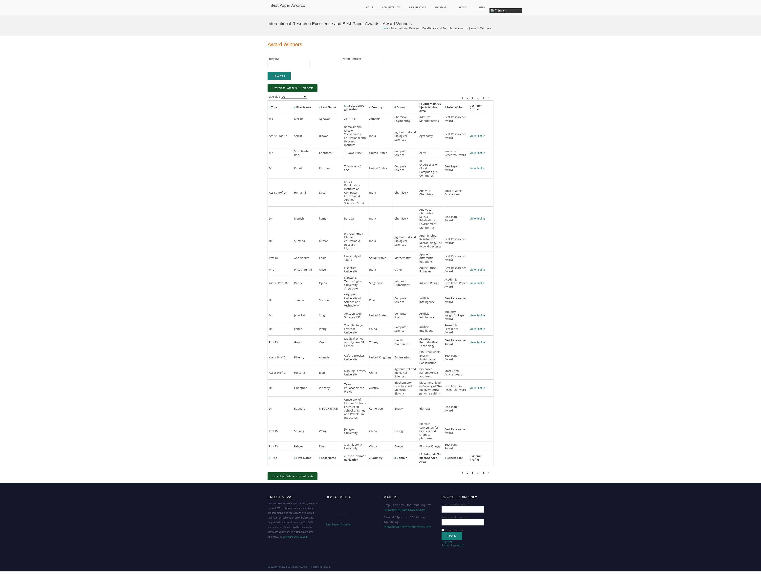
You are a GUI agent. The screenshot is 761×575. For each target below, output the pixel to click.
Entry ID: (273, 59)
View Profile (477, 136)
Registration (417, 7)
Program (440, 7)
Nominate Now (391, 7)
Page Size (274, 96)
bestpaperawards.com (295, 529)
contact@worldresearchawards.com (407, 527)
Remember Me (455, 530)
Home (369, 7)
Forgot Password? (453, 545)
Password (455, 517)
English (501, 10)
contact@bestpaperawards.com (404, 510)
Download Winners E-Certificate (292, 88)
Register (447, 542)
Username (455, 504)
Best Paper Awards (288, 5)
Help (482, 7)
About (462, 7)
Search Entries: (351, 59)
